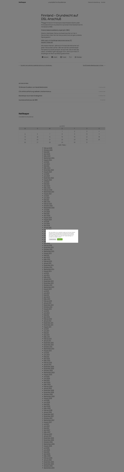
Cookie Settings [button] (53, 239)
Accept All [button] (60, 239)
